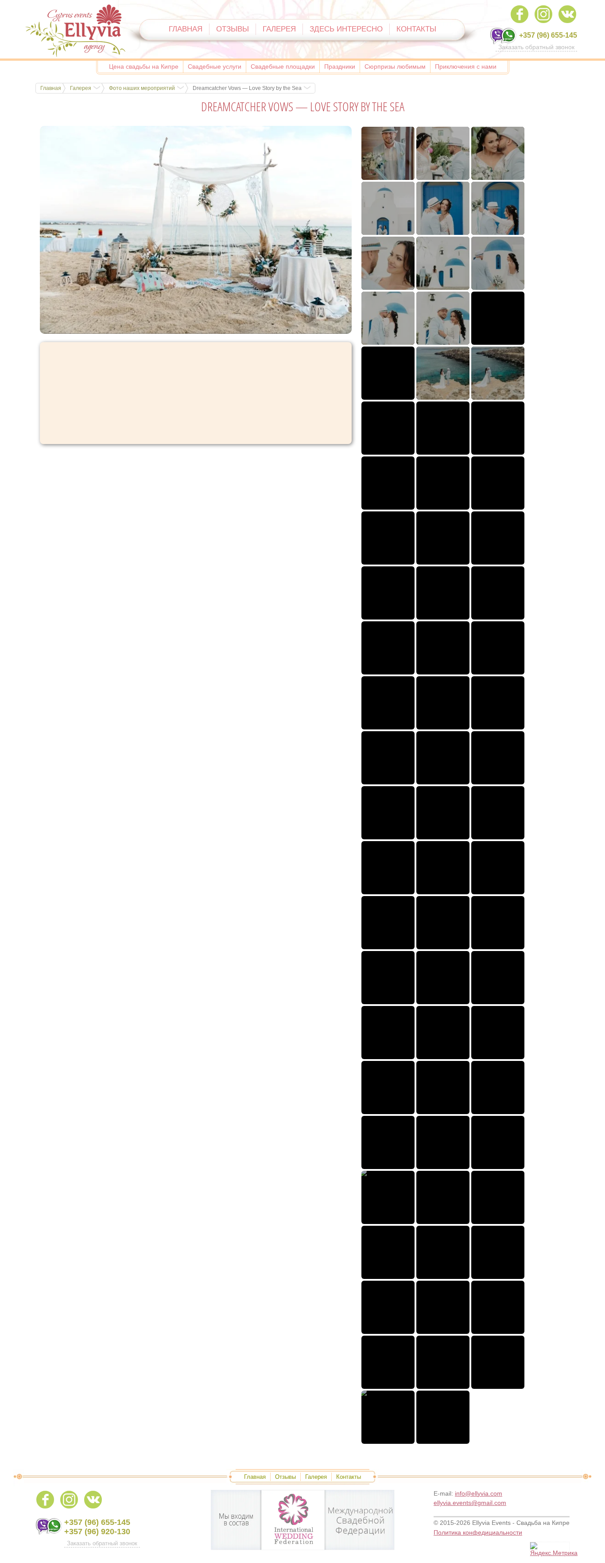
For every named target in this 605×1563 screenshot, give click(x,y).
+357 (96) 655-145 (548, 35)
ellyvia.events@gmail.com (470, 1502)
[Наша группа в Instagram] (543, 14)
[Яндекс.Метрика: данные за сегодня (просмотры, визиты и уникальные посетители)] (554, 1549)
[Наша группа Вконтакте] (567, 14)
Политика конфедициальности (478, 1532)
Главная (50, 88)
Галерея (80, 88)
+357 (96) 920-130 (97, 1531)
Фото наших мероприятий (142, 88)
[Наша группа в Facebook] (519, 14)
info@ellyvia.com (478, 1493)
